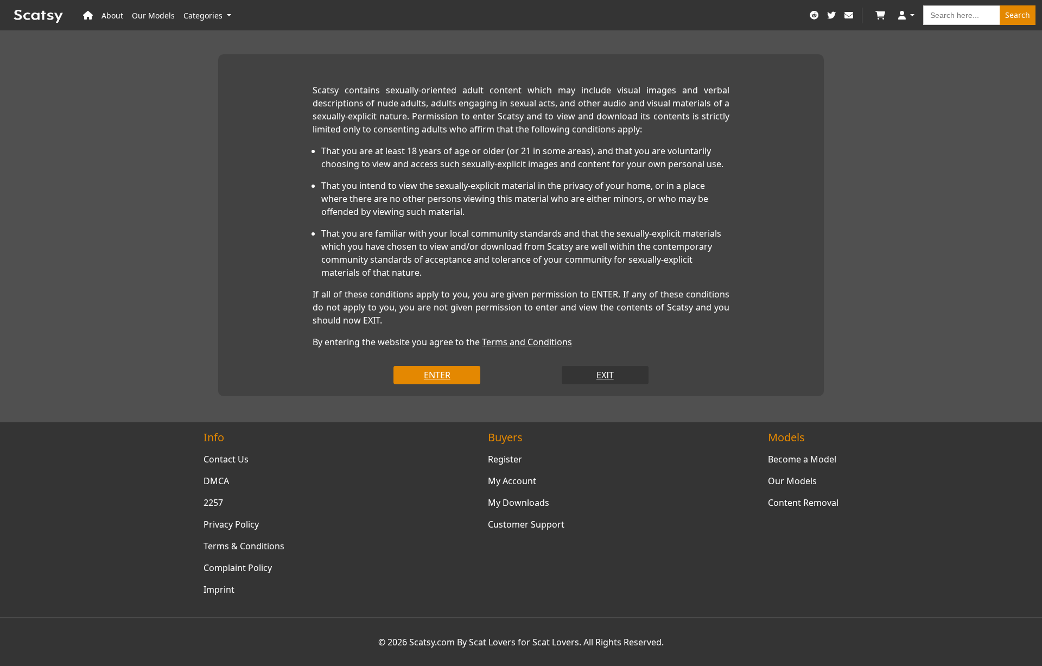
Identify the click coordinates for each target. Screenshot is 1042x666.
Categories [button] (204, 15)
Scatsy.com (432, 642)
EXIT (605, 375)
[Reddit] (814, 15)
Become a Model (802, 459)
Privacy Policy (231, 524)
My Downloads (518, 503)
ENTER (437, 375)
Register (505, 459)
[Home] (88, 15)
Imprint (219, 589)
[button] (906, 15)
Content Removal (803, 503)
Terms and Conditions (527, 342)
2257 (213, 503)
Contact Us (226, 459)
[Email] (848, 15)
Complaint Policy (238, 568)
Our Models (153, 15)
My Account (512, 481)
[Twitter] (831, 15)
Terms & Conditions (244, 546)
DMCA (216, 481)
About (112, 15)
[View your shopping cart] (880, 15)
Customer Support (526, 524)
